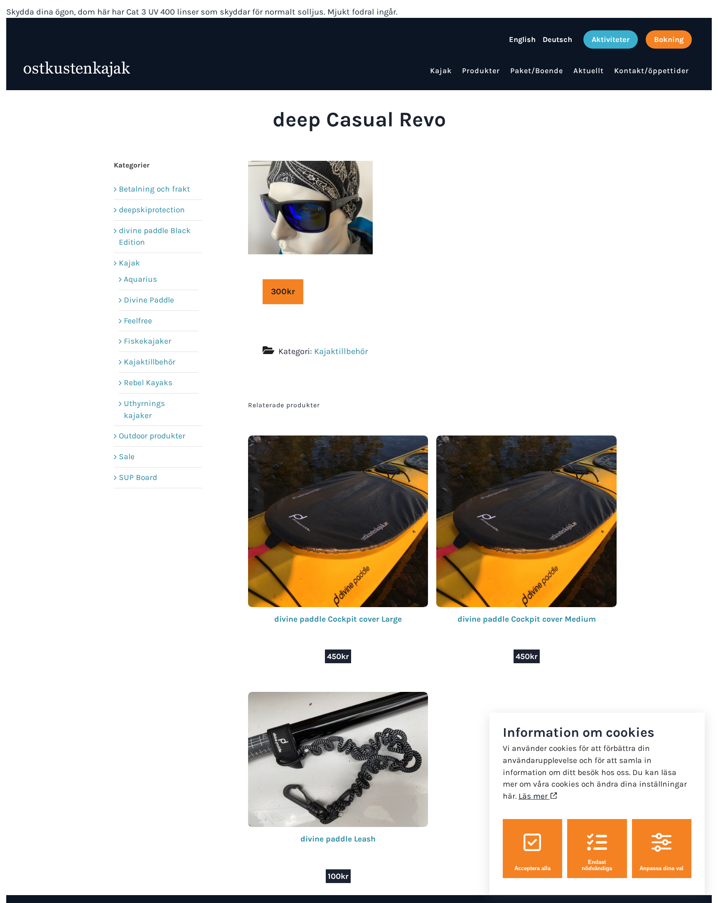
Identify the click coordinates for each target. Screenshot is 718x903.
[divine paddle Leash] (338, 697)
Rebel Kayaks (148, 382)
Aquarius (140, 279)
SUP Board (138, 477)
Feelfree (138, 320)
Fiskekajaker (147, 341)
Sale (127, 456)
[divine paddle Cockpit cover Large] (338, 441)
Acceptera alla (532, 868)
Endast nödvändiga (597, 865)
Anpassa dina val (661, 868)
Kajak (129, 263)
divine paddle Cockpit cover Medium (526, 619)
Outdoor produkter (152, 435)
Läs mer (534, 796)
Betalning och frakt (154, 189)
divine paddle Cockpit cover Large (338, 619)
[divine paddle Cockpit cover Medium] (526, 441)
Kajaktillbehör (341, 351)
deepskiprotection (152, 209)
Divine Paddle (149, 300)
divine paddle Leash (338, 839)
